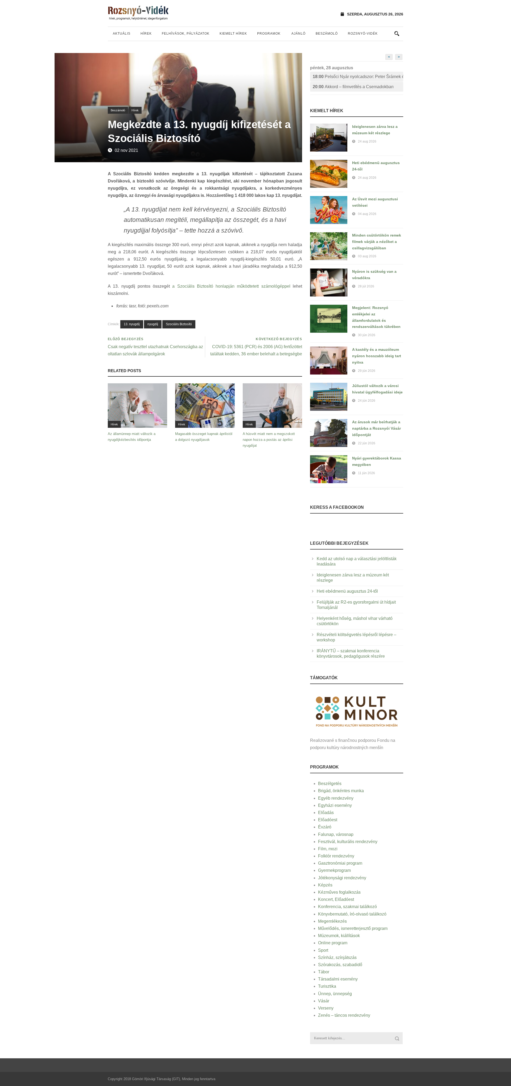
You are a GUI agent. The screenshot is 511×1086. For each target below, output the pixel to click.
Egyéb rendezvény (335, 798)
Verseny (325, 1008)
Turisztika (327, 986)
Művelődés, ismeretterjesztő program (353, 928)
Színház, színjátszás (337, 957)
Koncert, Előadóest (336, 899)
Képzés (325, 885)
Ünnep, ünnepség (335, 993)
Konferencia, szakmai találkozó (347, 906)
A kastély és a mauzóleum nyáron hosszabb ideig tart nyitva (376, 355)
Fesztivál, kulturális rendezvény (347, 841)
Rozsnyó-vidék (363, 33)
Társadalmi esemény (338, 979)
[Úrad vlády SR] (356, 711)
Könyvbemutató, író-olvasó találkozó (352, 914)
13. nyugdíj (132, 324)
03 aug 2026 (367, 256)
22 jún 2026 (366, 443)
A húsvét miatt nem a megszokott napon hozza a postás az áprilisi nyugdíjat (269, 440)
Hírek (146, 33)
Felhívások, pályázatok (185, 33)
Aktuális (121, 33)
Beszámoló (327, 33)
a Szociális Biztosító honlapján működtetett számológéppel (231, 286)
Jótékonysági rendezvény (342, 878)
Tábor (323, 972)
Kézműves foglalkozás (339, 892)
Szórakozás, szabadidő (340, 964)
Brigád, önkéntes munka (341, 790)
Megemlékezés (332, 921)
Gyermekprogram (334, 870)
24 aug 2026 (367, 141)
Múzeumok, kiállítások (339, 935)
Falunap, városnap (335, 834)
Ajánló (298, 33)
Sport (323, 950)
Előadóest (327, 819)
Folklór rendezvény (336, 856)
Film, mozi (327, 849)
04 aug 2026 (367, 214)
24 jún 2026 (366, 400)
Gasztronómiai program (340, 863)
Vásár (323, 1001)
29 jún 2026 (366, 371)
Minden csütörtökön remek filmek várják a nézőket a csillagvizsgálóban (376, 241)
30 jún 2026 (366, 335)
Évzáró (324, 827)
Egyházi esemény (335, 805)
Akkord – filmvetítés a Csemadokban (353, 86)
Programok (269, 33)
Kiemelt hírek (233, 33)
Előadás (326, 812)
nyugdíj (152, 324)
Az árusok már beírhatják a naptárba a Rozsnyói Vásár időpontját (376, 428)
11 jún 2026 (366, 473)
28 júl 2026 (366, 286)
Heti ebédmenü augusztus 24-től (347, 591)
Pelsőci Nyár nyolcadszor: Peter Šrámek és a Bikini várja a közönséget (358, 76)
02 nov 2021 (126, 150)
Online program (332, 943)
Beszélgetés (329, 783)
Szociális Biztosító (179, 324)
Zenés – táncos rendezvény (344, 1015)
